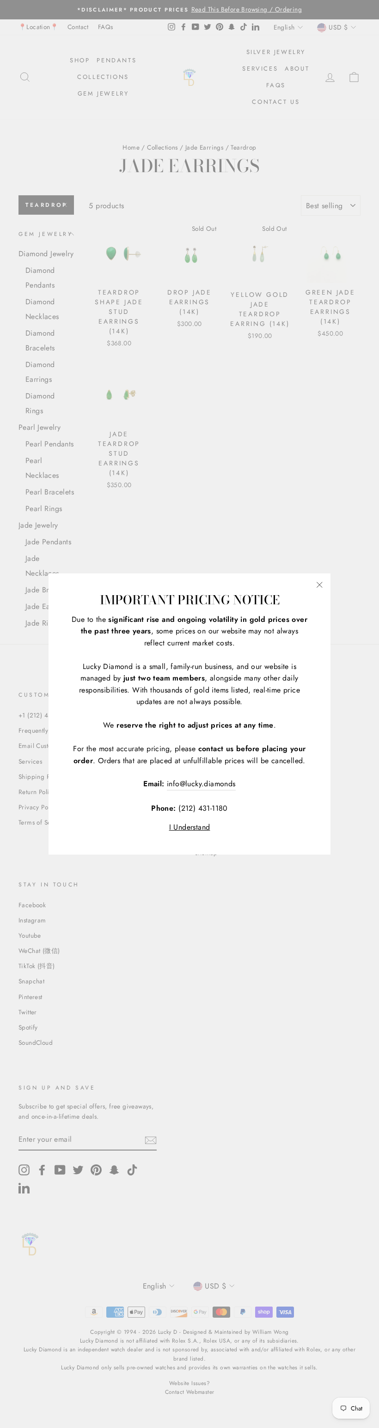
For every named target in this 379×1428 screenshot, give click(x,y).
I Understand (189, 827)
